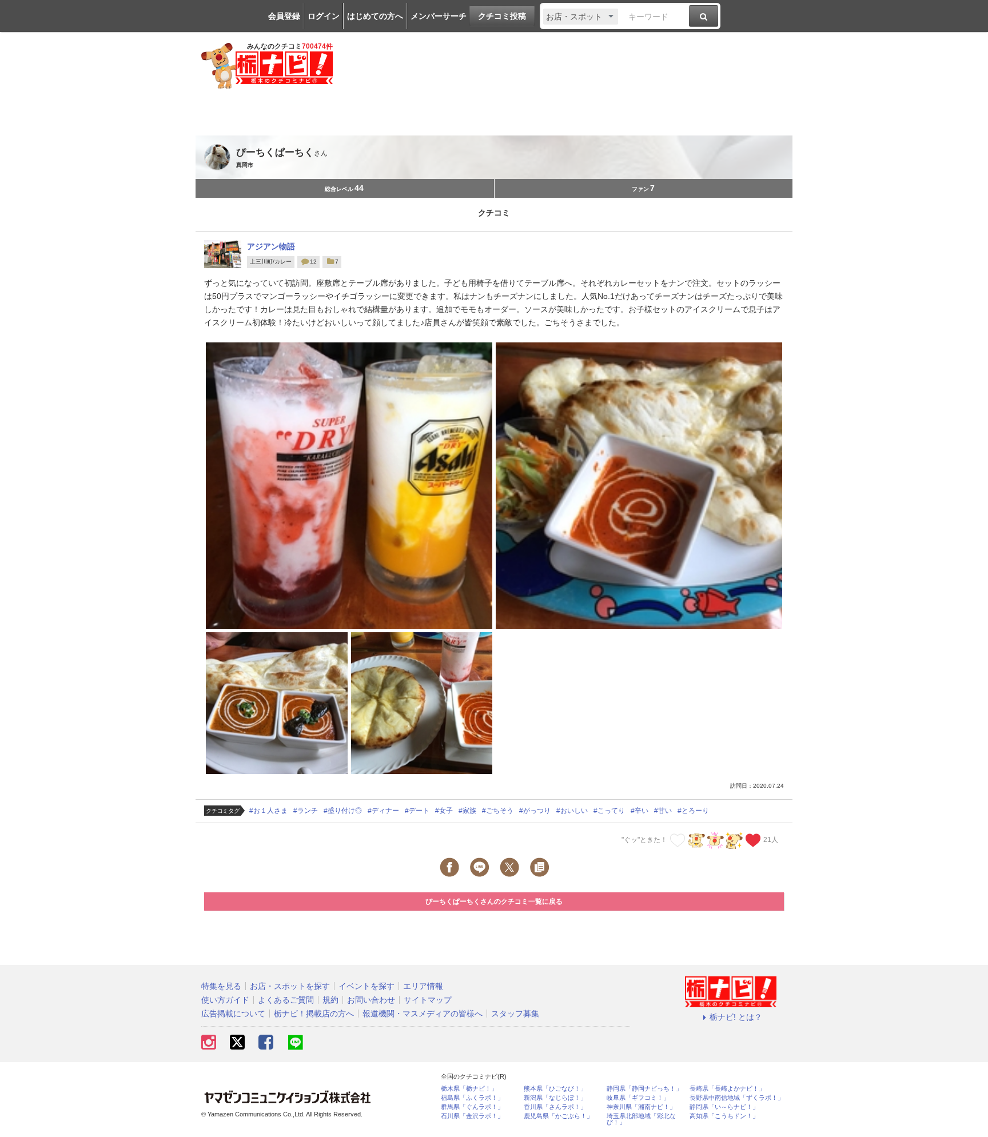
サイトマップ (428, 999)
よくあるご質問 (286, 999)
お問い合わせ (371, 999)
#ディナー (383, 811)
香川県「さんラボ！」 (555, 1107)
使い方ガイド (225, 999)
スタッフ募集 (515, 1013)
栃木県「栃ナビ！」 (469, 1089)
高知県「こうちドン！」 (724, 1116)
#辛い (639, 811)
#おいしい (572, 811)
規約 (330, 999)
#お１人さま (268, 811)
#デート (417, 811)
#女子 (444, 811)
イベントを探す (366, 986)
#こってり (609, 811)
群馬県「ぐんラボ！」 (472, 1107)
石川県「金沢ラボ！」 (472, 1116)
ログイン (324, 16)
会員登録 (284, 16)
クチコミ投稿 (502, 16)
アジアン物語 (271, 246)
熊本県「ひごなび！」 (555, 1089)
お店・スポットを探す (290, 986)
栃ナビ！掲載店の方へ (314, 1013)
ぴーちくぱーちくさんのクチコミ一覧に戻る (494, 901)
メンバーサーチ (439, 16)
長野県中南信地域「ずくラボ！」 (737, 1098)
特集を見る (221, 986)
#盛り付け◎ (343, 811)
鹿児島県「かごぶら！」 (558, 1116)
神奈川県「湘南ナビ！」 (641, 1107)
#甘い (663, 811)
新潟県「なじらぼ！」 (555, 1098)
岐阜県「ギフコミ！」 (638, 1098)
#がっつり (535, 811)
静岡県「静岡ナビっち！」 (644, 1089)
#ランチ (305, 811)
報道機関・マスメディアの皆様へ (422, 1013)
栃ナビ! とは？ (736, 1017)
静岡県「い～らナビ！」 (724, 1107)
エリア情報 (423, 986)
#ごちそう (497, 811)
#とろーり (693, 811)
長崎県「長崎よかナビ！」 (727, 1089)
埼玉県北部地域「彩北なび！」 (641, 1119)
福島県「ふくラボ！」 (472, 1098)
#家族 (467, 811)
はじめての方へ (375, 16)
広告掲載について (233, 1013)
